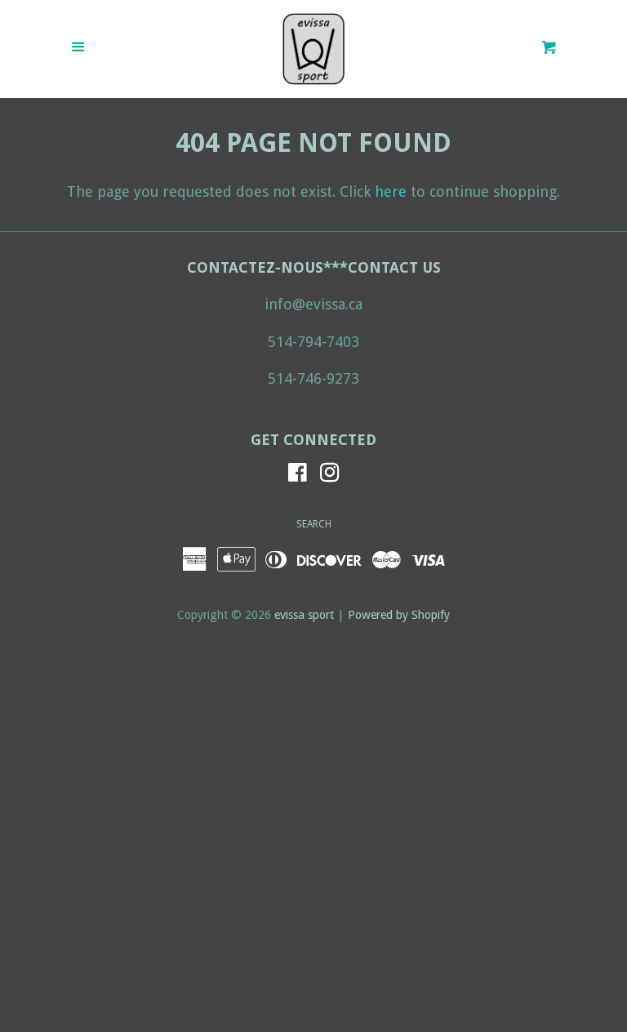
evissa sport (304, 614)
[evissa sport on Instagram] (330, 474)
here (391, 191)
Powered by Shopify (399, 614)
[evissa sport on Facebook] (297, 474)
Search (313, 524)
